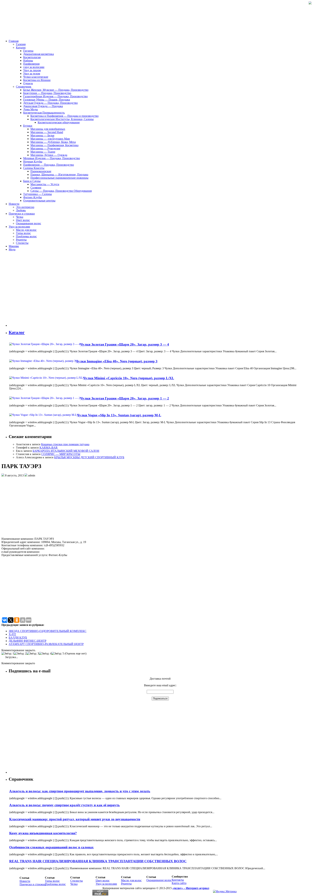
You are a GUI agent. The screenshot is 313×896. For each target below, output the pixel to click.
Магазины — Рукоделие (45, 148)
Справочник (23, 86)
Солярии (35, 187)
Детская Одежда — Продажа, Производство (50, 102)
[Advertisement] (30, 290)
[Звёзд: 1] (7, 653)
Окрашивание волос (28, 223)
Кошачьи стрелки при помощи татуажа (65, 444)
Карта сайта (179, 883)
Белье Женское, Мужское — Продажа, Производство (55, 89)
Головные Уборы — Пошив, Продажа (46, 99)
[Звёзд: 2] (20, 653)
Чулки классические (35, 76)
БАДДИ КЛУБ (18, 637)
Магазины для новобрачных (47, 128)
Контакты (178, 879)
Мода (12, 249)
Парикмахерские (40, 171)
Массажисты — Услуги (44, 184)
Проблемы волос (26, 236)
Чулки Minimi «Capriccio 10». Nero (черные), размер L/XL (128, 378)
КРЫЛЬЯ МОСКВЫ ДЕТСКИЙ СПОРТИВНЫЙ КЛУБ (89, 457)
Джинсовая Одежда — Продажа (43, 106)
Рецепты (21, 239)
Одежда (28, 83)
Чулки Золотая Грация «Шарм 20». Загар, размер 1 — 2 (124, 398)
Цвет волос (23, 220)
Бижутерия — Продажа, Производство (47, 93)
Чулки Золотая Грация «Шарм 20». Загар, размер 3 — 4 (124, 344)
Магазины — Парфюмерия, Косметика (54, 145)
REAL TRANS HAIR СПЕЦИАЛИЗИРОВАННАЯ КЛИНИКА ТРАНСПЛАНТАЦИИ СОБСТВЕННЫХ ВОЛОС (98, 861)
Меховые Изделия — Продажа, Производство (51, 158)
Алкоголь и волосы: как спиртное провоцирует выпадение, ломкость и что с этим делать (79, 791)
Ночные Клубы (32, 161)
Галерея (21, 44)
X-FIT (12, 634)
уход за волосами (33, 67)
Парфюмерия (31, 63)
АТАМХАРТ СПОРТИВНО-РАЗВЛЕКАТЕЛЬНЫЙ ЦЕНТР (46, 644)
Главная (13, 41)
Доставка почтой (160, 678)
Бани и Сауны (32, 181)
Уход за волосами (19, 226)
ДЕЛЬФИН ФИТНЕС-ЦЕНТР (27, 640)
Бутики (27, 125)
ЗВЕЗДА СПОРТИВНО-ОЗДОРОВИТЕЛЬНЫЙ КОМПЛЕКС (47, 631)
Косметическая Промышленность (44, 112)
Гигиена (28, 50)
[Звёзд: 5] (57, 653)
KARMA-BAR (48, 447)
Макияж (14, 246)
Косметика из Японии (37, 80)
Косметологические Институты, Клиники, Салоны (62, 119)
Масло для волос (26, 229)
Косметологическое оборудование (59, 122)
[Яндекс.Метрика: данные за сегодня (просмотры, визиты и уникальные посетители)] (225, 891)
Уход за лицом (32, 70)
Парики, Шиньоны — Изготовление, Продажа (59, 174)
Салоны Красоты (33, 168)
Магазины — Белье (42, 135)
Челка (19, 216)
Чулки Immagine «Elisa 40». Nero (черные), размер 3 (116, 361)
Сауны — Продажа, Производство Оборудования (61, 190)
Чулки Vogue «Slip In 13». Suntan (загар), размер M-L (119, 415)
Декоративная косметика (38, 54)
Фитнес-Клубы (32, 197)
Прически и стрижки (22, 213)
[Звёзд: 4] (45, 653)
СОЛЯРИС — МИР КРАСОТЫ (60, 454)
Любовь (21, 210)
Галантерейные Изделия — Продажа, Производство (55, 96)
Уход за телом (31, 73)
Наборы (28, 60)
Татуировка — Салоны (37, 194)
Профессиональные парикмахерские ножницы (59, 177)
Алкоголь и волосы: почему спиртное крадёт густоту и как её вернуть (64, 805)
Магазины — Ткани (42, 151)
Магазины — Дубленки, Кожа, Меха (53, 141)
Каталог (21, 47)
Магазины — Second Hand (46, 132)
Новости (14, 203)
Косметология (32, 57)
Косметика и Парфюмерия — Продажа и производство (64, 115)
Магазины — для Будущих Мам (50, 138)
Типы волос (23, 233)
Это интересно (25, 207)
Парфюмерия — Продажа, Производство (48, 164)
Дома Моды (30, 109)
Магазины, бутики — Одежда (48, 155)
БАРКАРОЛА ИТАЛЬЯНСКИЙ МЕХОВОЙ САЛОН (66, 450)
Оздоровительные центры (39, 200)
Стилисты (22, 242)
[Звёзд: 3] (32, 653)
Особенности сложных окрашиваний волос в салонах (51, 847)
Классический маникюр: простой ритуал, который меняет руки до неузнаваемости (74, 819)
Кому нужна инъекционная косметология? (43, 833)
